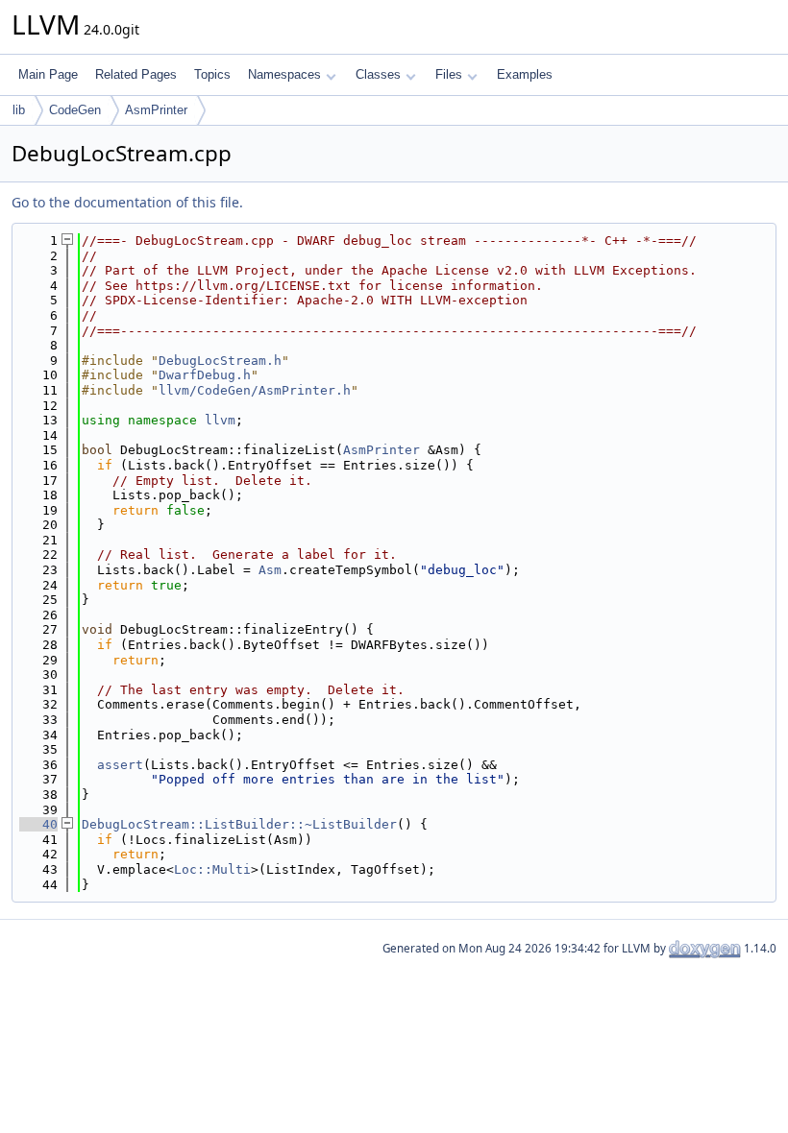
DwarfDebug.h (205, 375)
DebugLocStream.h (220, 360)
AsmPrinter (156, 110)
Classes (378, 74)
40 (38, 824)
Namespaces (284, 74)
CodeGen (75, 110)
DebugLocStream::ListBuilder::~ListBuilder (239, 824)
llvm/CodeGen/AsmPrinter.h (255, 390)
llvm (220, 420)
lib (18, 110)
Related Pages (136, 74)
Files (448, 74)
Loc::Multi (212, 869)
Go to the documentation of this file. (127, 202)
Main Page (48, 74)
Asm (270, 570)
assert (120, 765)
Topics (212, 74)
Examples (525, 74)
